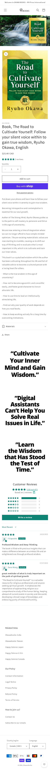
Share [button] (7, 334)
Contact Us (10, 717)
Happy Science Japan (14, 647)
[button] (5, 10)
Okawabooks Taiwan (14, 641)
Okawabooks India (13, 635)
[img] (8, 534)
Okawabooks (27, 765)
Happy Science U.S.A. (14, 653)
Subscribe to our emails (15, 723)
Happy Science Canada (15, 659)
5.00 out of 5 (32, 489)
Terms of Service (12, 700)
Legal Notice (10, 682)
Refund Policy (11, 694)
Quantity (5, 164)
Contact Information (14, 676)
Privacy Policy (11, 688)
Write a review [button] (25, 517)
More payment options (25, 193)
